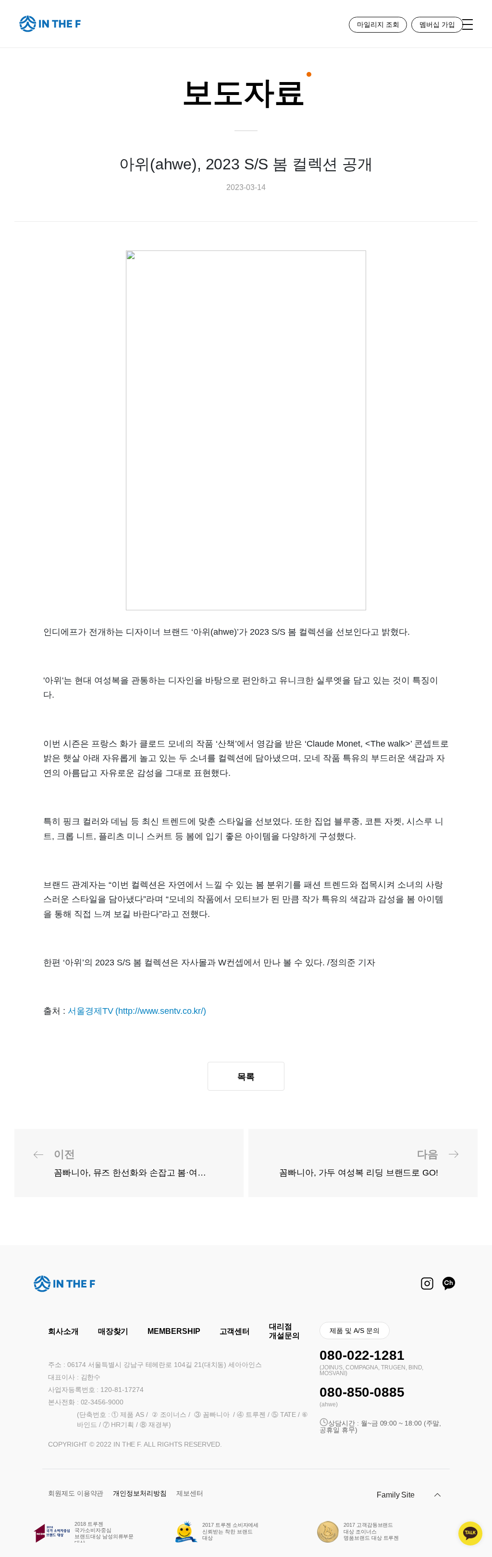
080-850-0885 (362, 1392)
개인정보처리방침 (139, 1493)
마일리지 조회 (378, 24)
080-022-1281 (362, 1355)
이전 (146, 1162)
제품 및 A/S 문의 (354, 1330)
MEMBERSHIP (174, 1331)
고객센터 (235, 1331)
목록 (246, 1077)
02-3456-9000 (102, 1402)
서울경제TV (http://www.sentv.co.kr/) (137, 1011)
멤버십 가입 (437, 24)
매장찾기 (113, 1331)
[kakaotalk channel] (470, 1533)
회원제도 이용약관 (75, 1493)
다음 (358, 1162)
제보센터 (189, 1493)
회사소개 (63, 1331)
